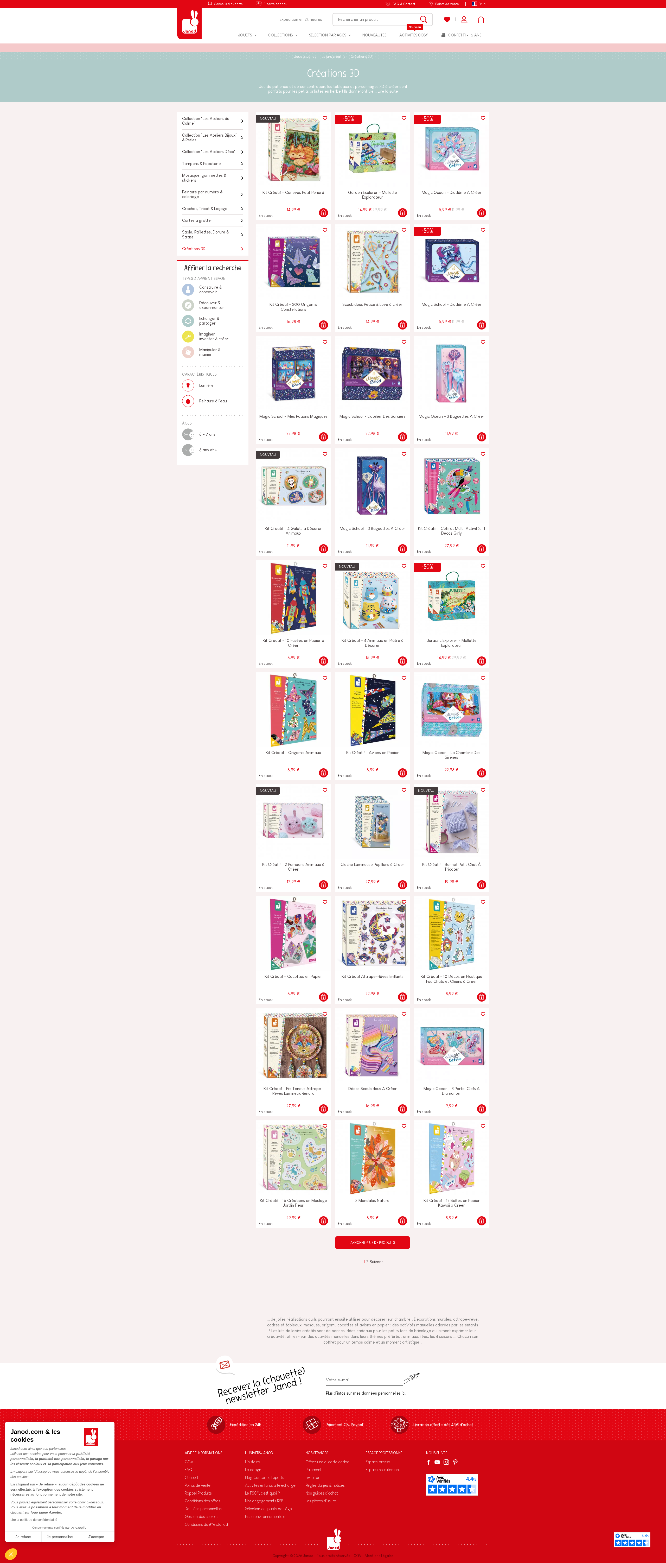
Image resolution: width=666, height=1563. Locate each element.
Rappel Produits (198, 1493)
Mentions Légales (379, 1556)
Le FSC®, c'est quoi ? (262, 1493)
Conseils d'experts (228, 4)
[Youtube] (437, 1462)
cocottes (345, 1325)
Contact (191, 1477)
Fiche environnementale (265, 1516)
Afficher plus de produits (372, 1243)
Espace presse (378, 1462)
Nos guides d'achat (321, 1493)
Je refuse (23, 1537)
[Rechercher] (423, 20)
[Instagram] (446, 1462)
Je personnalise (60, 1537)
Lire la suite (388, 91)
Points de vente (447, 4)
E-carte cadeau (275, 4)
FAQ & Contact (404, 4)
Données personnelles (203, 1509)
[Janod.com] (189, 19)
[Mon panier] (481, 19)
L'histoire (252, 1462)
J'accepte (96, 1537)
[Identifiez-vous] (464, 19)
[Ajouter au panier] (323, 212)
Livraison (312, 1477)
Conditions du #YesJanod (206, 1524)
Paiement (313, 1469)
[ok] (412, 1378)
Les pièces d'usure (320, 1501)
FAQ (188, 1469)
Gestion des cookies (201, 1516)
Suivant (376, 1262)
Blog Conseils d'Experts (264, 1477)
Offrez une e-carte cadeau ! (329, 1462)
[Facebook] (429, 1462)
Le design (253, 1469)
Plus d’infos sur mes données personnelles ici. (366, 1393)
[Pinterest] (455, 1462)
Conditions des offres (202, 1501)
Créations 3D (194, 248)
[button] (11, 1554)
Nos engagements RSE (264, 1501)
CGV (189, 1462)
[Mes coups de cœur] (447, 19)
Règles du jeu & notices (324, 1485)
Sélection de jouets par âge (268, 1509)
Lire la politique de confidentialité (33, 1520)
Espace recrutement (383, 1469)
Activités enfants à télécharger (271, 1485)
